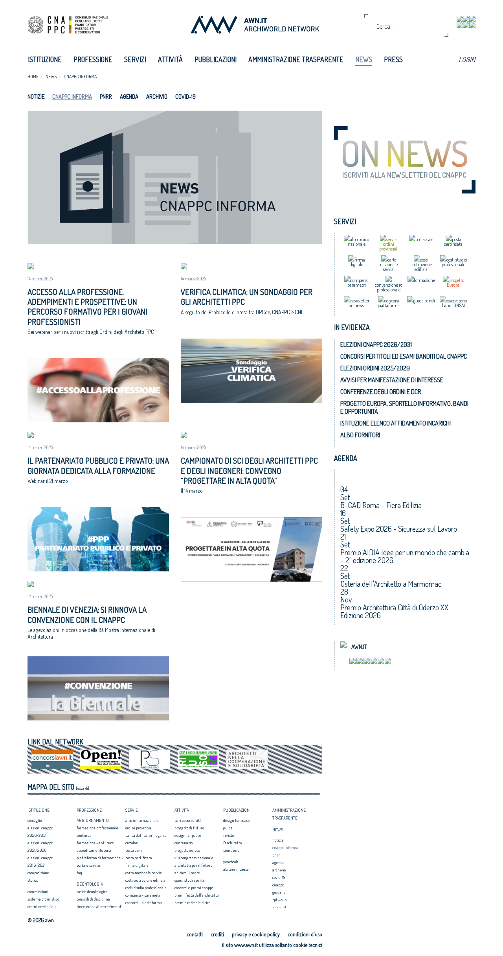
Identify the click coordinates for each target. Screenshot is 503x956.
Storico (33, 880)
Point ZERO (231, 850)
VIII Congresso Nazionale (193, 857)
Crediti (217, 934)
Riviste (228, 835)
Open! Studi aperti (189, 880)
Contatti (195, 934)
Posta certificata (138, 857)
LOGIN (467, 59)
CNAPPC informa (80, 76)
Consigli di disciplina (93, 899)
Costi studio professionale (146, 887)
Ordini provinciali (42, 906)
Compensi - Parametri (143, 895)
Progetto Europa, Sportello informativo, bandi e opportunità (404, 407)
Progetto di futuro (189, 828)
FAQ (79, 872)
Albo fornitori (360, 435)
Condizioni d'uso (305, 934)
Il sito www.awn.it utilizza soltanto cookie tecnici (272, 944)
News (363, 59)
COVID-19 (185, 96)
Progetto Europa (187, 850)
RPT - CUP (279, 900)
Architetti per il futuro (193, 865)
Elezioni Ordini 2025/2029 (375, 368)
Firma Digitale (137, 865)
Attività (170, 59)
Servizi (135, 59)
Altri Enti (280, 907)
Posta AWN (133, 850)
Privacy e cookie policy (256, 934)
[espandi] (82, 788)
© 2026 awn (41, 920)
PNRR (106, 96)
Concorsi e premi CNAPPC (193, 887)
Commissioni (38, 891)
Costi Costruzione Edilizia (145, 880)
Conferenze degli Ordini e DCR (380, 392)
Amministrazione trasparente (295, 59)
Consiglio (35, 820)
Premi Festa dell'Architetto (196, 895)
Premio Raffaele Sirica (192, 902)
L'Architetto (232, 842)
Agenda (129, 96)
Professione (92, 59)
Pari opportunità (188, 820)
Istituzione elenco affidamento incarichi (395, 423)
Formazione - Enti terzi (95, 842)
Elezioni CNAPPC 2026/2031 (376, 344)
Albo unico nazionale (142, 820)
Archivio (156, 96)
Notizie (36, 96)
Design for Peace (187, 835)
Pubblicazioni (216, 59)
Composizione (38, 872)
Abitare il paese (187, 872)
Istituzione (45, 59)
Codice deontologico (92, 891)
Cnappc (278, 885)
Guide (228, 828)
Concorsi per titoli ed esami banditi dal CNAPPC (403, 356)
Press (393, 59)
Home (33, 76)
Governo (278, 892)
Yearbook (230, 861)
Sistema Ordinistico (43, 899)
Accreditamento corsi (94, 850)
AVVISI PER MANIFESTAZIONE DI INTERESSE (391, 380)
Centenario (183, 842)
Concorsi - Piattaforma (143, 902)
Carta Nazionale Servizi (144, 872)
